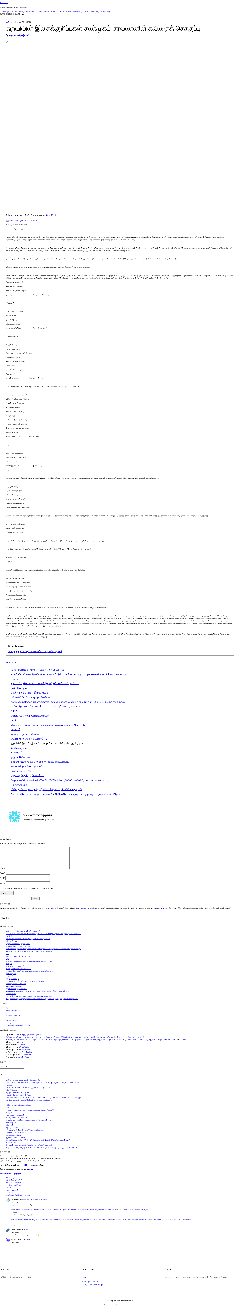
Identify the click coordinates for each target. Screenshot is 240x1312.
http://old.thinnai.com (28, 1165)
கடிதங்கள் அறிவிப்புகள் (51, 12)
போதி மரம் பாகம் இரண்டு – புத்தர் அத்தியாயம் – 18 (37, 669)
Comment (4, 868)
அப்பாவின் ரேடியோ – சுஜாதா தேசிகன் (30, 697)
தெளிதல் (15, 729)
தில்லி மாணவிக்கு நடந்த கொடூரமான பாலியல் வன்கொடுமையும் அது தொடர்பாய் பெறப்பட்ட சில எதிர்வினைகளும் (68, 701)
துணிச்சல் (183, 1040)
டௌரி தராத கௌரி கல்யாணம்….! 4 (27, 651)
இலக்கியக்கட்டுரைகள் (35, 12)
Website (2, 883)
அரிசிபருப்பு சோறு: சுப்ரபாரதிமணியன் (30, 715)
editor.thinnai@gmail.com (83, 908)
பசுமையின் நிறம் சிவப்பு (22, 771)
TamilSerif (29, 1169)
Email (2, 878)
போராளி (21, 1042)
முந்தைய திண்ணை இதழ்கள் (94, 1284)
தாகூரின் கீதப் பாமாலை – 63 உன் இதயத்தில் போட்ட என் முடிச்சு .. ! (45, 683)
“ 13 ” (14, 711)
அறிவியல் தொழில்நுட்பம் (19, 12)
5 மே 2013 (50, 215)
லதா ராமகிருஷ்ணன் (19, 35)
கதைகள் (62, 12)
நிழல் (13, 720)
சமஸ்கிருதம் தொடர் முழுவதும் (10, 1173)
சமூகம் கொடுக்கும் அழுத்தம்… (135, 1037)
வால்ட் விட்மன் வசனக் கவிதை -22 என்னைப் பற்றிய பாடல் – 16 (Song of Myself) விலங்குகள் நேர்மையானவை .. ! (68, 674)
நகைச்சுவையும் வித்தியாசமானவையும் (98, 12)
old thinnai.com (163, 908)
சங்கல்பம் (16, 679)
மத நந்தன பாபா (19, 784)
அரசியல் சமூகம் (5, 12)
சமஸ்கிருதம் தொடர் (90, 1281)
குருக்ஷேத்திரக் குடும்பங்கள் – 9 (27, 775)
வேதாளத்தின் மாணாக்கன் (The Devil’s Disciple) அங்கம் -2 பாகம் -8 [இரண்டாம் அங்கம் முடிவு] (59, 780)
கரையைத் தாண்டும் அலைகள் (26, 766)
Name (2, 873)
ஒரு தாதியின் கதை (21, 757)
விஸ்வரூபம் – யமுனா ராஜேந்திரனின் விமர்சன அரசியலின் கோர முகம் (46, 789)
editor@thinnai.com (50, 908)
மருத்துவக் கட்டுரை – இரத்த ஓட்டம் (29, 692)
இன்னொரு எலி (54, 651)
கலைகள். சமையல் (71, 12)
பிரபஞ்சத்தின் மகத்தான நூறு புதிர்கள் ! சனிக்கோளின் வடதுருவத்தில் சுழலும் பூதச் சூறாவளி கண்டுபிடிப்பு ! (66, 794)
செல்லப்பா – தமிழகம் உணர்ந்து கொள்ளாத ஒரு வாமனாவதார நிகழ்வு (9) (48, 725)
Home (84, 1277)
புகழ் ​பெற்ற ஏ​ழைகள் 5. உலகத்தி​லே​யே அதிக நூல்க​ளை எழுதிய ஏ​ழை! (46, 706)
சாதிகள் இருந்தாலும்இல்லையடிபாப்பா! (28, 1035)
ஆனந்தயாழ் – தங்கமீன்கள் (25, 734)
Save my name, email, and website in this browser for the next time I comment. (29, 888)
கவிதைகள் (81, 12)
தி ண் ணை (4, 3)
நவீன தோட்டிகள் (19, 688)
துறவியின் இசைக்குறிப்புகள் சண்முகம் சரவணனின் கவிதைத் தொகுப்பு (29, 971)
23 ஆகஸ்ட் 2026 (18, 14)
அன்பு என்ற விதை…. (25, 1047)
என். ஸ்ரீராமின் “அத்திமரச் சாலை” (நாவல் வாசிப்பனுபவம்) (40, 761)
